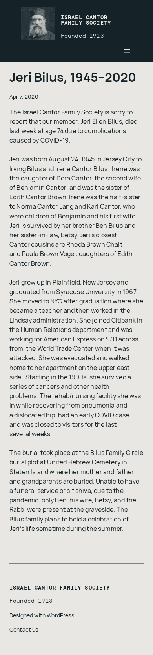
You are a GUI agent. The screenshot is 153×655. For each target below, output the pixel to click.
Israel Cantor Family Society (86, 20)
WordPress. (61, 615)
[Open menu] (127, 51)
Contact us (23, 629)
